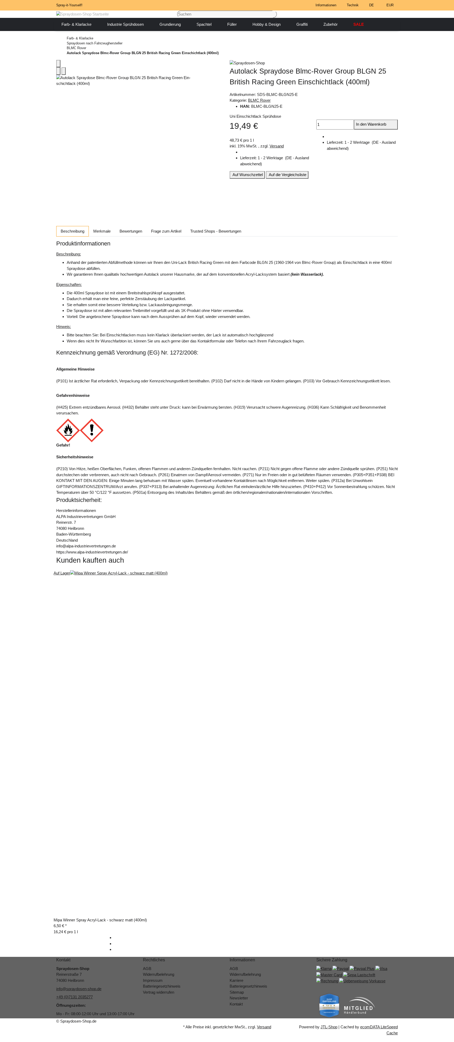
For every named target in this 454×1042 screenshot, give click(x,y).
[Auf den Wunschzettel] (63, 71)
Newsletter (239, 998)
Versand (277, 146)
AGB (147, 968)
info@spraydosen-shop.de (78, 989)
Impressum (153, 980)
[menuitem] (76, 24)
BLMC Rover (259, 100)
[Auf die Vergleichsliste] (58, 71)
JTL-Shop (329, 1027)
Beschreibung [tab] (72, 231)
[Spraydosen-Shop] (314, 63)
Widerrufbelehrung (158, 974)
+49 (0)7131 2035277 (74, 997)
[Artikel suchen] (275, 14)
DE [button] (372, 5)
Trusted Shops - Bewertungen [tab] (215, 231)
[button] (327, 5)
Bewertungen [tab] (131, 231)
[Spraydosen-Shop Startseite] (82, 14)
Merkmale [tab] (102, 231)
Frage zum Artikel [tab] (166, 231)
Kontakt (236, 1004)
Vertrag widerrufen (158, 992)
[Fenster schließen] (58, 64)
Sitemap (237, 992)
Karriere (236, 980)
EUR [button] (390, 5)
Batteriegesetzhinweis (161, 986)
